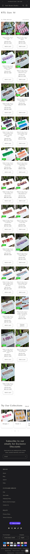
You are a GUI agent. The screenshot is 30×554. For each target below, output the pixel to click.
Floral (17, 424)
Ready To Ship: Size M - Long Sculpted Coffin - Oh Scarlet (8, 250)
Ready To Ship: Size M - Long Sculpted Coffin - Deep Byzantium (22, 192)
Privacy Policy (6, 514)
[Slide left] (11, 431)
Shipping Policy (7, 498)
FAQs (4, 483)
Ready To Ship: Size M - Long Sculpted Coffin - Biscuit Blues (8, 192)
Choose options (22, 325)
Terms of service (16, 550)
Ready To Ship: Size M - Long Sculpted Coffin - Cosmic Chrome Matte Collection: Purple (8, 134)
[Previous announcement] (2, 1)
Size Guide (5, 495)
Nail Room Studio (8, 548)
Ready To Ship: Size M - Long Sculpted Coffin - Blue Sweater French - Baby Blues (8, 283)
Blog (4, 476)
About (4, 473)
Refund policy (8, 550)
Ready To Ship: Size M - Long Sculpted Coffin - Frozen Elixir (8, 164)
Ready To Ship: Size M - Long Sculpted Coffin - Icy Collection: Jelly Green (22, 133)
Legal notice (23, 550)
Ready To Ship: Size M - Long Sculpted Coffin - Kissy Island (22, 221)
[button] (3, 5)
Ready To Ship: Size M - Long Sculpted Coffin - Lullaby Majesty (22, 254)
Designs (5, 424)
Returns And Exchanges (9, 501)
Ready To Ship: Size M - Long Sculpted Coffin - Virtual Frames (22, 350)
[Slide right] (18, 431)
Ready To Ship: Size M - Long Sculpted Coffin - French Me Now (8, 317)
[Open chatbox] (27, 551)
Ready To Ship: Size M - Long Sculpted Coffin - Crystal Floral (8, 221)
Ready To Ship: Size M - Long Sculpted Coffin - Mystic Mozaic (8, 104)
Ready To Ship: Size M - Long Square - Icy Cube (8, 38)
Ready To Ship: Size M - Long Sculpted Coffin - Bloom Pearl (22, 164)
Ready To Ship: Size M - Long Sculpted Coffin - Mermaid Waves (8, 384)
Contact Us (6, 505)
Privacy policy (26, 548)
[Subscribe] (25, 456)
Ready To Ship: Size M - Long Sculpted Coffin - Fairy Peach (22, 100)
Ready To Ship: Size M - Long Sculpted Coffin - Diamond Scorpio (22, 71)
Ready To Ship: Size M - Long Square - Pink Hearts (22, 38)
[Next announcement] (27, 1)
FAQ (4, 492)
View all (27, 406)
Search (5, 479)
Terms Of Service (7, 517)
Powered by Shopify (17, 548)
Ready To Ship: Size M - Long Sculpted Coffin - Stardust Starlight (22, 283)
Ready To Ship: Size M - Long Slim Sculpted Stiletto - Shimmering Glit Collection (22, 313)
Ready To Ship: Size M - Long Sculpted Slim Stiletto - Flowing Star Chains (8, 351)
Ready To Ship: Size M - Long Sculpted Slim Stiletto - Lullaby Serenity (8, 67)
